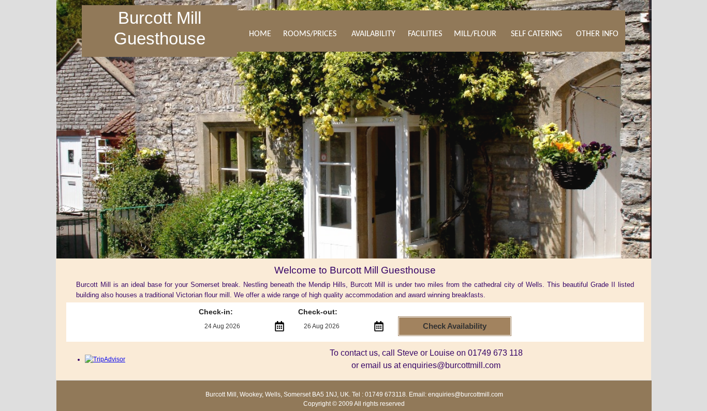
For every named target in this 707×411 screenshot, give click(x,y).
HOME (260, 34)
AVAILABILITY (373, 34)
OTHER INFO (597, 34)
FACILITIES (425, 34)
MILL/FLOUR (475, 34)
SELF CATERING (536, 34)
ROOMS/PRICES (309, 34)
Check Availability (455, 326)
